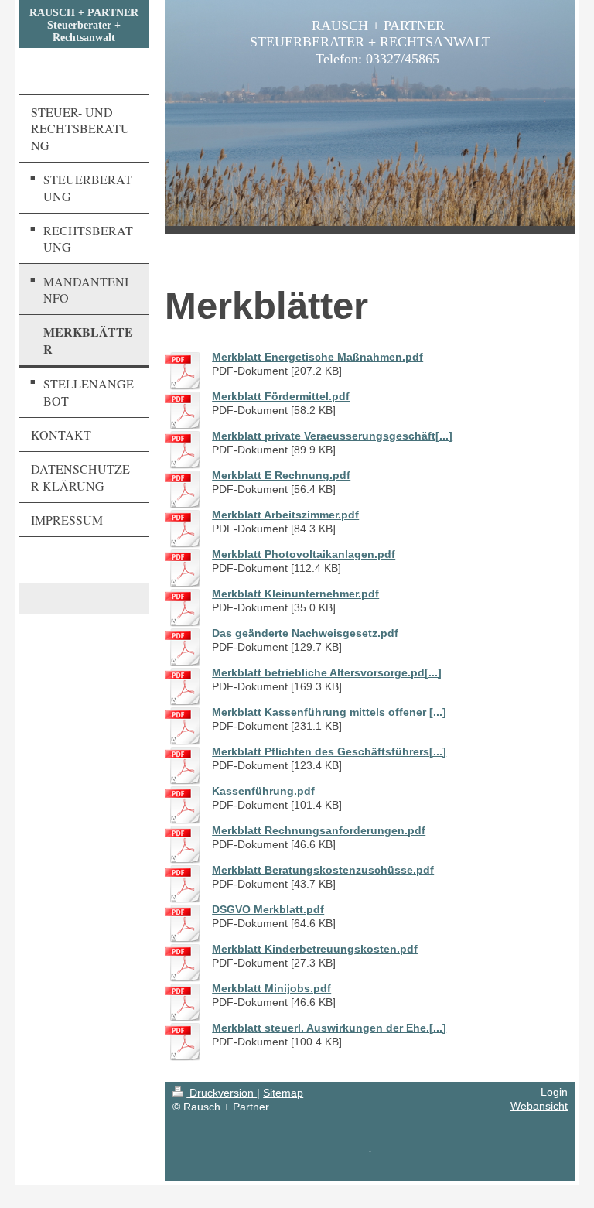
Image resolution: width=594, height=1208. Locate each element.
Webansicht (539, 1106)
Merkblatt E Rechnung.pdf (281, 475)
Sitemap (283, 1093)
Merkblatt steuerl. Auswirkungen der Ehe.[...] (329, 1028)
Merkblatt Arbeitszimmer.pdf (285, 515)
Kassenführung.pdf (263, 791)
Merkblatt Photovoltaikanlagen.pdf (303, 554)
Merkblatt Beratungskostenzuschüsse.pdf (323, 870)
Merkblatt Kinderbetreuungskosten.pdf (315, 949)
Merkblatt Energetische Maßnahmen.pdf (317, 357)
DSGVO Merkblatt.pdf (268, 909)
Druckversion (221, 1093)
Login (554, 1092)
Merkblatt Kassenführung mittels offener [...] (329, 712)
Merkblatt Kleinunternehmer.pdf (295, 594)
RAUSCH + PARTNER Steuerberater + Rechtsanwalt (83, 25)
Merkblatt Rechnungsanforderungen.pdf (318, 831)
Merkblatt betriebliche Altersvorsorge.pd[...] (327, 673)
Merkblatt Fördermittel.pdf (281, 396)
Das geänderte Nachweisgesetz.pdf (305, 633)
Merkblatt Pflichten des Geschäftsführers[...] (329, 752)
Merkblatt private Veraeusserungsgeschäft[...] (332, 436)
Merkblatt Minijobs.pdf (271, 988)
